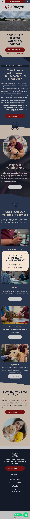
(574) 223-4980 (11, 267)
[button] (25, 253)
